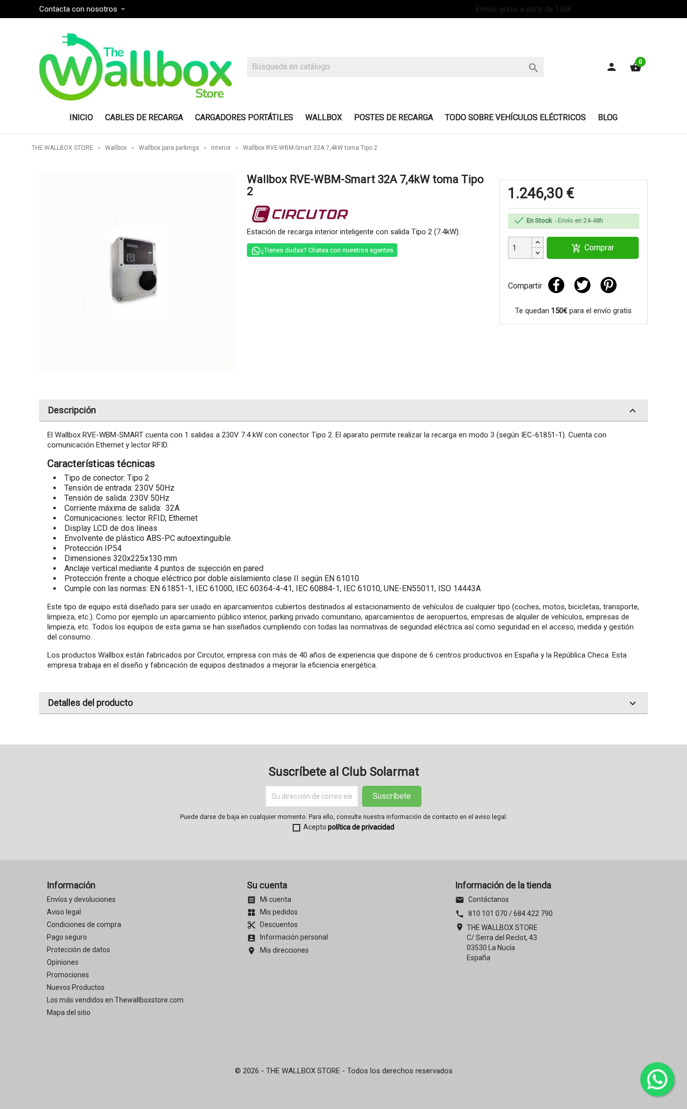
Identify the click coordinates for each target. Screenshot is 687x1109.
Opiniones (62, 962)
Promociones (68, 975)
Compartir (556, 285)
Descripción (343, 411)
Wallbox (323, 117)
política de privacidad (361, 827)
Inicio (81, 117)
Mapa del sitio (69, 1012)
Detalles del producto (343, 703)
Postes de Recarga (393, 117)
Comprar (592, 248)
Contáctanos (482, 899)
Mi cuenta (269, 899)
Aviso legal (64, 912)
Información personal (287, 937)
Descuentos (272, 924)
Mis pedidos (272, 912)
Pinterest (608, 285)
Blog (608, 117)
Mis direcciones (278, 950)
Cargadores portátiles (244, 117)
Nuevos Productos (76, 987)
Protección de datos (78, 950)
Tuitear (582, 285)
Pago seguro (67, 937)
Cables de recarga (144, 117)
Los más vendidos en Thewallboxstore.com (115, 1000)
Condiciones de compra (84, 924)
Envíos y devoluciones (81, 899)
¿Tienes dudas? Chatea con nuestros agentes (327, 250)
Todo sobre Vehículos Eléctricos (515, 117)
